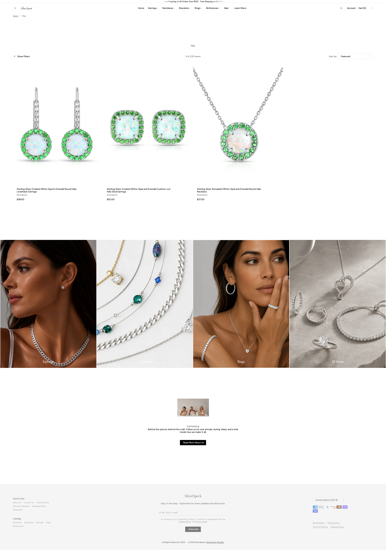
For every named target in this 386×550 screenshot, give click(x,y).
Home (15, 16)
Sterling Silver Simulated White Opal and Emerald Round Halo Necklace (229, 190)
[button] (341, 8)
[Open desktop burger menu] (15, 8)
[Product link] (58, 133)
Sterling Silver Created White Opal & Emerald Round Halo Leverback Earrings (46, 190)
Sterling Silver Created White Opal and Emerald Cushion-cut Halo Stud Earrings (138, 190)
